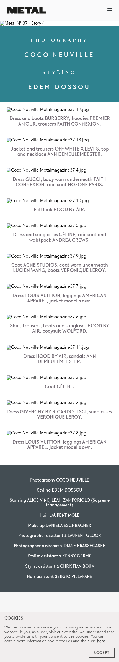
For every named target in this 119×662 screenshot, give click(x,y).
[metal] (26, 10)
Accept (102, 652)
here (101, 641)
